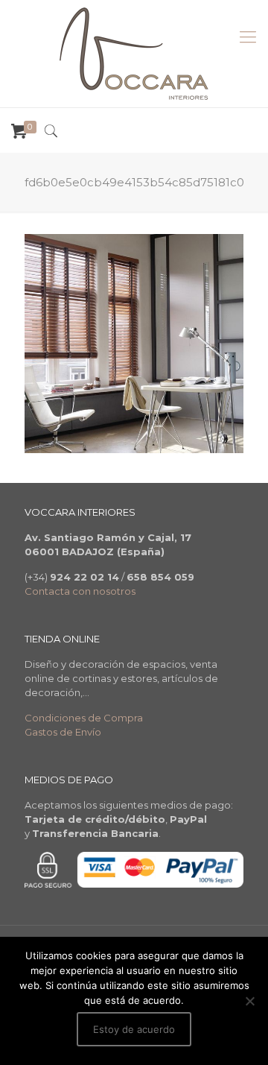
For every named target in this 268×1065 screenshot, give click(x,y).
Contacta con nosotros (80, 591)
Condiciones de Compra (84, 718)
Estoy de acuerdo (134, 1029)
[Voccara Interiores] (134, 53)
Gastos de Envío (63, 732)
